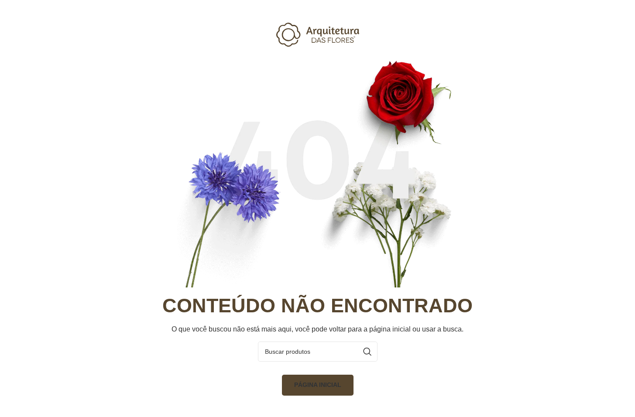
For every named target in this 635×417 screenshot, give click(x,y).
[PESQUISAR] (367, 352)
